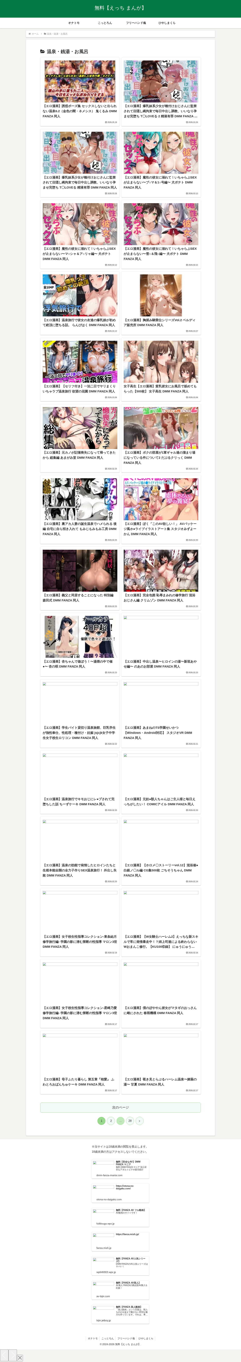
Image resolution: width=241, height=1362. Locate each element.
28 (130, 1120)
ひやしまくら (145, 1338)
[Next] (12, 1355)
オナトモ (93, 1338)
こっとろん (107, 1338)
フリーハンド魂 (126, 1338)
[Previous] (4, 1355)
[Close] (20, 1358)
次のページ (120, 1107)
